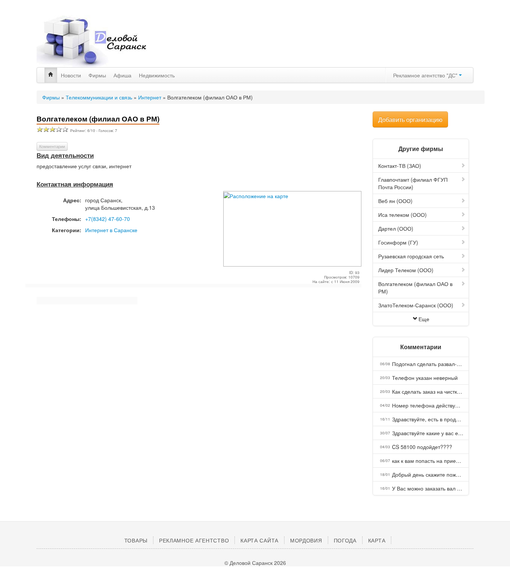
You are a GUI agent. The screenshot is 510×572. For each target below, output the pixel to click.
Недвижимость (157, 75)
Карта (377, 540)
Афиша (122, 75)
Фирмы (97, 75)
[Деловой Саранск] (106, 41)
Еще (424, 319)
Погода (345, 540)
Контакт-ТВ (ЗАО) (399, 165)
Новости (71, 75)
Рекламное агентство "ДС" (426, 75)
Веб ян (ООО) (395, 200)
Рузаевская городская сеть (411, 256)
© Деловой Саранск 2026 (255, 562)
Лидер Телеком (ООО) (405, 270)
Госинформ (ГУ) (398, 242)
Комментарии (52, 146)
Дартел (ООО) (395, 228)
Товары (135, 540)
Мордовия (306, 540)
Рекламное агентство (194, 540)
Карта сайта (259, 540)
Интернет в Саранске (111, 230)
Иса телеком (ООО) (402, 214)
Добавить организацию (410, 119)
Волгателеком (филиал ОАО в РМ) (415, 287)
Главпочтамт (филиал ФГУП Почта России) (413, 183)
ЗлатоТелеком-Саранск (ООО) (415, 305)
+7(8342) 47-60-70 (107, 218)
